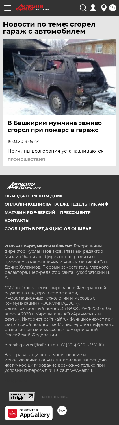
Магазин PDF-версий (30, 212)
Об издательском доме (34, 196)
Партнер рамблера (54, 396)
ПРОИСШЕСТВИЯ (26, 160)
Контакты (17, 220)
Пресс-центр (75, 212)
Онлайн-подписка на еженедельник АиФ (56, 204)
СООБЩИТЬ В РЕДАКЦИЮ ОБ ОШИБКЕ (48, 228)
